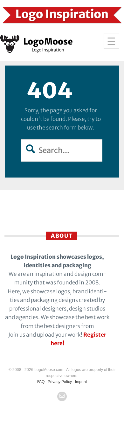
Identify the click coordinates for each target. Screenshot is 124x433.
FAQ (41, 382)
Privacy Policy (60, 382)
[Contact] (62, 396)
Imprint (81, 382)
